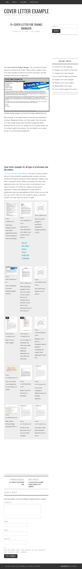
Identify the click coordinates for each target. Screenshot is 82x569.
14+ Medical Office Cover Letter (62, 86)
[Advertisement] (26, 50)
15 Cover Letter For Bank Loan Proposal (64, 76)
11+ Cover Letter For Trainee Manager (16, 173)
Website (7, 539)
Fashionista (65, 566)
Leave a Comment (35, 31)
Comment (8, 502)
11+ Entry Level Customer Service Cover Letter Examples (36, 484)
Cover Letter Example (26, 11)
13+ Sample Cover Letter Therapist (63, 73)
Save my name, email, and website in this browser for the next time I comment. (24, 551)
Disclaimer (23, 2)
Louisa (26, 31)
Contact (14, 2)
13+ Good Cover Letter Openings (62, 67)
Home (7, 2)
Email (7, 530)
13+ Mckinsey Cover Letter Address (63, 83)
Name (6, 521)
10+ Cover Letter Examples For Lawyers (64, 89)
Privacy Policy (34, 2)
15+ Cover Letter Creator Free (16, 483)
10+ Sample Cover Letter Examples (63, 80)
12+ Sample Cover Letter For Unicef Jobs (65, 70)
